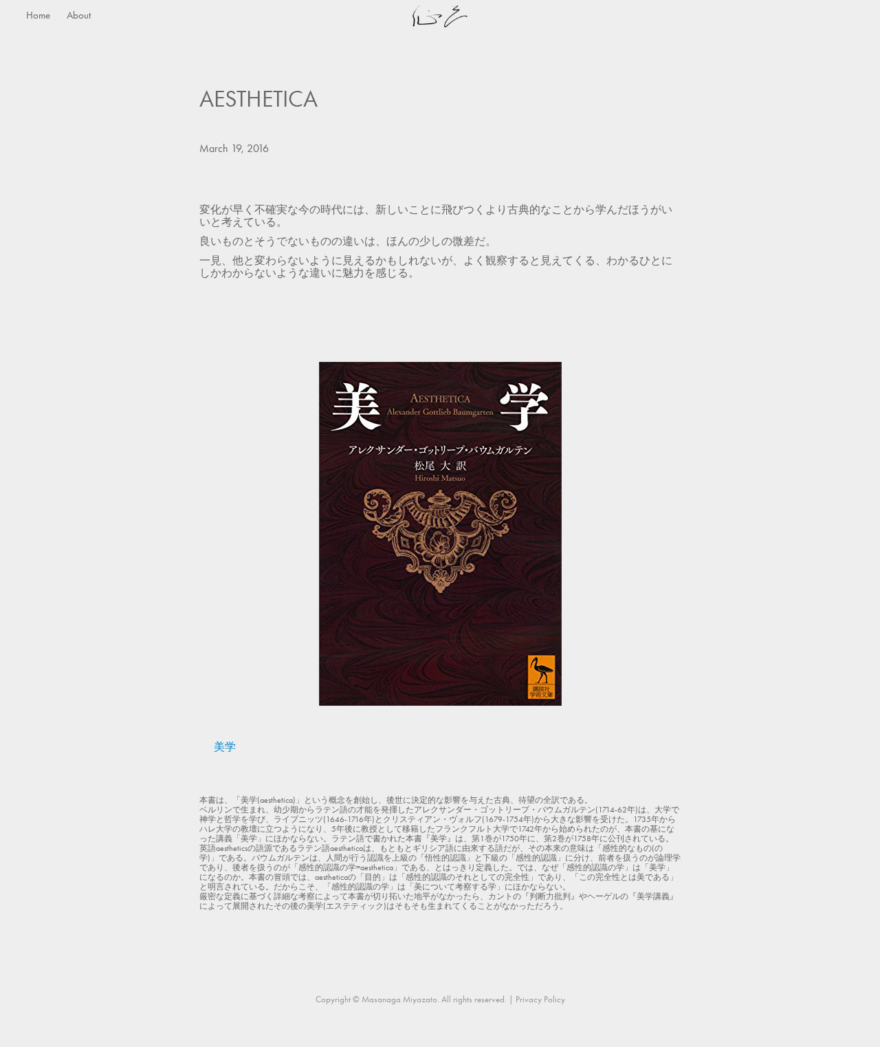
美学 (225, 746)
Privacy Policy (540, 999)
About (79, 15)
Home (38, 15)
